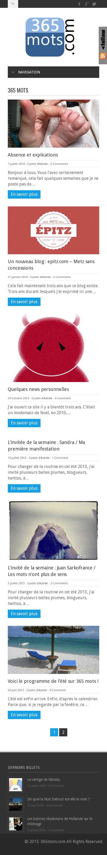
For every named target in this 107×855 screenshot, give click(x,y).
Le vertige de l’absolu (43, 779)
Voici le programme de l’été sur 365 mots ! (53, 681)
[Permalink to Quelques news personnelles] (51, 347)
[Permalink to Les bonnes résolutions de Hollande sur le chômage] (15, 823)
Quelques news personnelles (38, 389)
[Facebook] (79, 4)
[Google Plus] (86, 4)
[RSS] (103, 56)
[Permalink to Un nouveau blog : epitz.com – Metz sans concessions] (53, 230)
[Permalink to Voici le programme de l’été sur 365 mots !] (53, 649)
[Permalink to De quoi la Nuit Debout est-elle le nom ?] (15, 803)
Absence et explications (33, 155)
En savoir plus (24, 194)
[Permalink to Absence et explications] (53, 123)
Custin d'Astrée (37, 164)
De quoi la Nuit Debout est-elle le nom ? (58, 799)
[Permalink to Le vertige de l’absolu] (15, 784)
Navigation (29, 72)
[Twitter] (94, 4)
